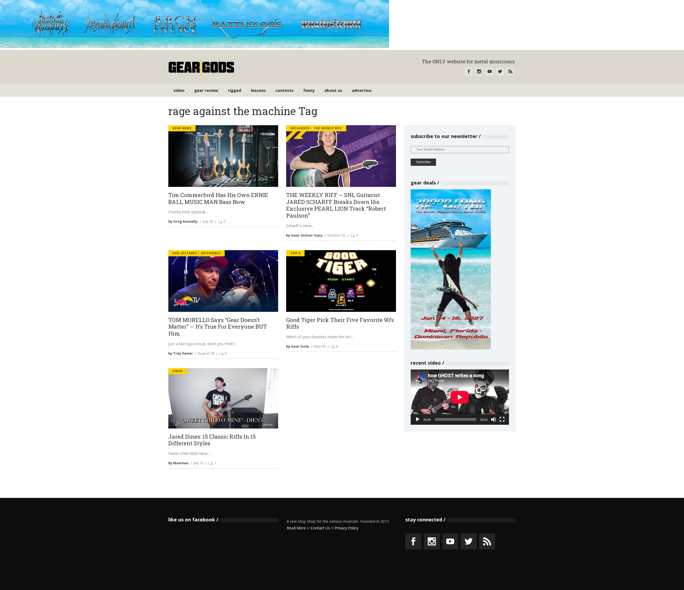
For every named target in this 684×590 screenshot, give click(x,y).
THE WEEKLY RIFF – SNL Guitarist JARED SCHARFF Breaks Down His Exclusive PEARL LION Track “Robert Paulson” (336, 205)
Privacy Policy (346, 527)
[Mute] (493, 419)
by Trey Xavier (180, 353)
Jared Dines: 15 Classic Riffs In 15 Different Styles (212, 440)
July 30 (208, 221)
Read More (296, 527)
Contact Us (320, 527)
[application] (460, 397)
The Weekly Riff (328, 128)
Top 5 (295, 253)
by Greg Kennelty (183, 221)
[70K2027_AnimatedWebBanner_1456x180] (194, 46)
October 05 (336, 235)
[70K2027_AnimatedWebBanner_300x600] (451, 348)
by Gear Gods (297, 346)
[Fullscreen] (502, 419)
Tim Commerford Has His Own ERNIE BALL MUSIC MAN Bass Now (218, 198)
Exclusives (300, 128)
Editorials (210, 253)
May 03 (319, 346)
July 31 (198, 463)
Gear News (182, 128)
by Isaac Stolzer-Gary (304, 235)
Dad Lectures (185, 253)
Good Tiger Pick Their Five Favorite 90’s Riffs (340, 323)
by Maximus (178, 463)
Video (178, 371)
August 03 (206, 353)
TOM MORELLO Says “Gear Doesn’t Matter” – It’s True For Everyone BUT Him (217, 327)
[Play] (417, 419)
